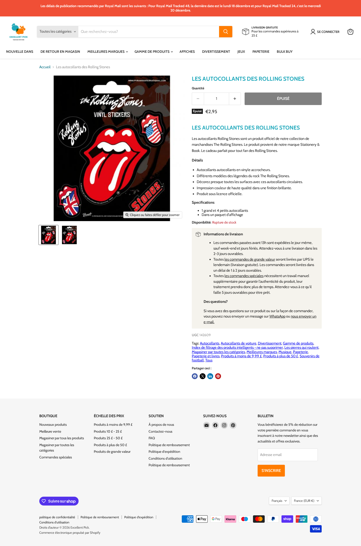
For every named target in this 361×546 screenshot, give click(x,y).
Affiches (187, 51)
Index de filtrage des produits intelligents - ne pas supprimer (237, 347)
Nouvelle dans (19, 51)
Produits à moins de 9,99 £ (241, 356)
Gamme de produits (152, 51)
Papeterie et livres (206, 356)
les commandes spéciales (244, 276)
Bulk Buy (284, 51)
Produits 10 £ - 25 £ (108, 431)
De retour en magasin (60, 51)
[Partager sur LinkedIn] (210, 376)
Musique (285, 352)
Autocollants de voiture (238, 343)
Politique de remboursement (169, 445)
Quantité (198, 88)
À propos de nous (161, 424)
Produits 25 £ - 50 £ (108, 438)
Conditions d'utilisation (165, 458)
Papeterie (260, 51)
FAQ (152, 438)
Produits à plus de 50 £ (280, 356)
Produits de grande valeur (112, 451)
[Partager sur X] (203, 376)
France (304, 501)
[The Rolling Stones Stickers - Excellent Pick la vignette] (48, 235)
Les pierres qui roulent (301, 347)
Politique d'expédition (164, 451)
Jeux (241, 51)
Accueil (45, 67)
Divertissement (216, 51)
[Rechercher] (225, 31)
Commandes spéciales (55, 457)
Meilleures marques (106, 51)
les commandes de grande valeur (249, 259)
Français (277, 501)
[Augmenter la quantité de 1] (235, 99)
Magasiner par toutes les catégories (218, 352)
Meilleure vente (50, 431)
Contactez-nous (160, 431)
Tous (208, 360)
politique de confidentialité (57, 517)
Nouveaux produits (53, 424)
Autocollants (209, 343)
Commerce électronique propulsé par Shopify (69, 532)
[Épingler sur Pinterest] (218, 376)
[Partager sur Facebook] (195, 376)
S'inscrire (271, 470)
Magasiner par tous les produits (61, 438)
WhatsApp (277, 316)
